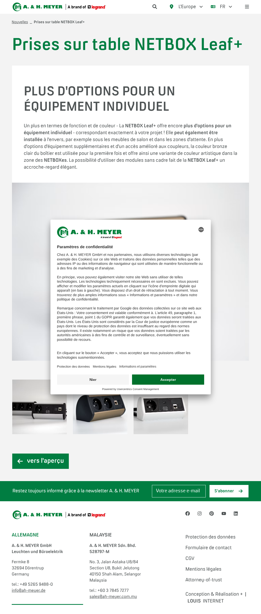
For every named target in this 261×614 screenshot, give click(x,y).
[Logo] (59, 7)
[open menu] (247, 7)
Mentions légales (203, 569)
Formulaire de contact (208, 548)
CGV (189, 558)
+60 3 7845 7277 (113, 591)
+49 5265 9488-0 (36, 585)
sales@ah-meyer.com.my (113, 597)
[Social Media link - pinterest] (211, 513)
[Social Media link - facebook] (187, 513)
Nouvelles (20, 22)
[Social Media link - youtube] (223, 513)
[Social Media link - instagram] (199, 513)
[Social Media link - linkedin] (235, 513)
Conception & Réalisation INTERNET (215, 598)
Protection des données (210, 537)
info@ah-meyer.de (28, 591)
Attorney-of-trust (203, 580)
